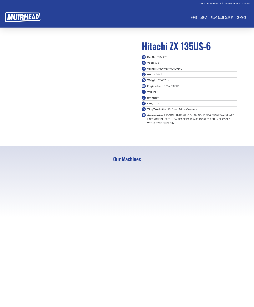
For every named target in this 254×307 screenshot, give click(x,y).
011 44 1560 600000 (213, 3)
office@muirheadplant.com (237, 3)
